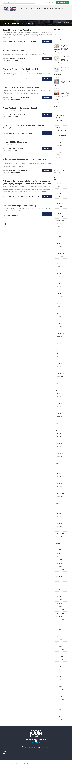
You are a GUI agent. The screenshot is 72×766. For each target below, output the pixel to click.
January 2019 (59, 486)
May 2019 (58, 473)
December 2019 (60, 450)
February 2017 (59, 563)
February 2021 (59, 403)
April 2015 (58, 636)
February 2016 (59, 603)
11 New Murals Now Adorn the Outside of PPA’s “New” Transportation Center (62, 82)
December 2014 (60, 649)
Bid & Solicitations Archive (13, 99)
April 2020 (58, 436)
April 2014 (58, 676)
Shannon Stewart (24, 97)
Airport (32, 8)
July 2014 (58, 666)
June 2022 (58, 350)
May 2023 (58, 313)
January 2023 (59, 326)
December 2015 (60, 609)
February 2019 (59, 483)
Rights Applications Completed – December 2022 (23, 108)
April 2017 (58, 556)
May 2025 (58, 233)
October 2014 (59, 656)
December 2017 (60, 530)
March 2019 (59, 480)
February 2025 (59, 243)
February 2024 (59, 283)
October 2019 (59, 456)
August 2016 (59, 583)
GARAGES (19, 746)
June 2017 (58, 549)
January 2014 (59, 686)
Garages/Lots (38, 8)
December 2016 (60, 569)
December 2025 (60, 210)
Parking (52, 8)
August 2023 (59, 303)
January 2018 (59, 526)
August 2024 (59, 263)
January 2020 (59, 446)
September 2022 (60, 340)
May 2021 (58, 393)
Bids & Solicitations (60, 120)
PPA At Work (35, 196)
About (26, 8)
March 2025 (59, 240)
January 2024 (59, 286)
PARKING (34, 746)
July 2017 (58, 546)
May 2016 (58, 593)
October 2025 (59, 216)
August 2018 (59, 503)
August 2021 (59, 383)
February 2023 (59, 323)
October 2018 (59, 496)
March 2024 (59, 280)
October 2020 (59, 416)
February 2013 (59, 716)
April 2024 (58, 276)
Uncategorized (59, 157)
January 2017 (59, 566)
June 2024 (58, 270)
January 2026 (59, 206)
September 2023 (60, 300)
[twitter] (46, 1)
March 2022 (59, 360)
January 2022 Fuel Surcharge (15, 142)
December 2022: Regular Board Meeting (19, 205)
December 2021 (60, 370)
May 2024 (58, 273)
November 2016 (60, 573)
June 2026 (58, 190)
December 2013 (60, 689)
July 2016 (58, 586)
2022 (61, 22)
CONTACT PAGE (36, 742)
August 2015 (59, 623)
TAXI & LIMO (27, 746)
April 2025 (58, 236)
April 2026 (58, 196)
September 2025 (60, 220)
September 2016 (60, 579)
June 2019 (58, 470)
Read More (47, 41)
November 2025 (60, 213)
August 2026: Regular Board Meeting (62, 170)
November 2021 (60, 373)
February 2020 (59, 443)
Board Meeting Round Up (12, 215)
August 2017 (59, 543)
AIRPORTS (12, 746)
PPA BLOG (36, 747)
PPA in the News (60, 142)
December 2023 (60, 290)
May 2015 (58, 633)
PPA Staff (22, 41)
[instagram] (49, 2)
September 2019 (60, 460)
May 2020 (58, 433)
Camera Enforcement (26, 16)
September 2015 (60, 619)
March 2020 (59, 440)
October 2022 (59, 336)
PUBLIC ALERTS (44, 747)
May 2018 (58, 513)
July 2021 (58, 386)
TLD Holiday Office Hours (13, 50)
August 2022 (59, 343)
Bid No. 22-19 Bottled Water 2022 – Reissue (21, 87)
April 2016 (58, 596)
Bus (56, 8)
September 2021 (60, 380)
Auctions (60, 8)
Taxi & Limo (45, 8)
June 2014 (58, 669)
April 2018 (58, 516)
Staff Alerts (58, 149)
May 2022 (58, 353)
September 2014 (60, 659)
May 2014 (58, 673)
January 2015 (59, 646)
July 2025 (58, 226)
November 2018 (60, 493)
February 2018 (59, 523)
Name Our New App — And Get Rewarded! (20, 69)
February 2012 (59, 719)
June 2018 (58, 510)
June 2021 (58, 390)
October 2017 (59, 536)
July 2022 (58, 346)
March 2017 (59, 559)
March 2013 (59, 713)
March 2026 (59, 200)
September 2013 (60, 699)
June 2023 (58, 310)
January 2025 (59, 246)
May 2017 (58, 553)
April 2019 (58, 476)
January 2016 (59, 606)
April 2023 (58, 316)
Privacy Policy (25, 763)
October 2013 (59, 696)
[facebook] (43, 2)
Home (57, 22)
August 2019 (59, 463)
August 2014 (59, 663)
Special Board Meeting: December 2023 (19, 30)
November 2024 (60, 253)
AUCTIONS (40, 746)
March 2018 (59, 520)
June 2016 (58, 589)
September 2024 (60, 260)
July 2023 (58, 306)
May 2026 (58, 193)
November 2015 (60, 613)
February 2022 (59, 363)
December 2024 (60, 250)
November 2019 (60, 453)
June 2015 (58, 629)
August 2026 (59, 183)
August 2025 (59, 223)
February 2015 (59, 643)
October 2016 (59, 576)
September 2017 (60, 540)
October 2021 (59, 376)
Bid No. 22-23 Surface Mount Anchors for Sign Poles (24, 159)
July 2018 (58, 506)
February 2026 (59, 203)
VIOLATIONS (48, 746)
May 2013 (58, 709)
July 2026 (58, 186)
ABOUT (6, 746)
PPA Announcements (61, 135)
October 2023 (59, 296)
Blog (30, 78)
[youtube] (52, 2)
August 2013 (59, 703)
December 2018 (60, 490)
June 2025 (58, 230)
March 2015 (59, 639)
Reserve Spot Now (63, 2)
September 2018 (60, 499)
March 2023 (59, 320)
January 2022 (59, 366)
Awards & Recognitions (61, 112)
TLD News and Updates (12, 60)
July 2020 (58, 426)
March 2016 (59, 599)
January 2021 (59, 406)
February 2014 (59, 683)
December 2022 (60, 330)
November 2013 (60, 693)
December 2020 (60, 410)
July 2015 (58, 626)
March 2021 (59, 400)
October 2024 (59, 256)
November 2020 (60, 413)
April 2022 (58, 356)
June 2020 (58, 430)
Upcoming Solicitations (61, 161)
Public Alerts (32, 41)
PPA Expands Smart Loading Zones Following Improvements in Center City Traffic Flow (61, 59)
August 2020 (59, 423)
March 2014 (59, 679)
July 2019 (58, 466)
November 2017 (60, 533)
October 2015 (59, 616)
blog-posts (58, 127)
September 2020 (60, 420)
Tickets (22, 8)
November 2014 (60, 653)
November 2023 (60, 293)
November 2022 (60, 333)
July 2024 (58, 266)
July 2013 (58, 706)
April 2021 (58, 396)
